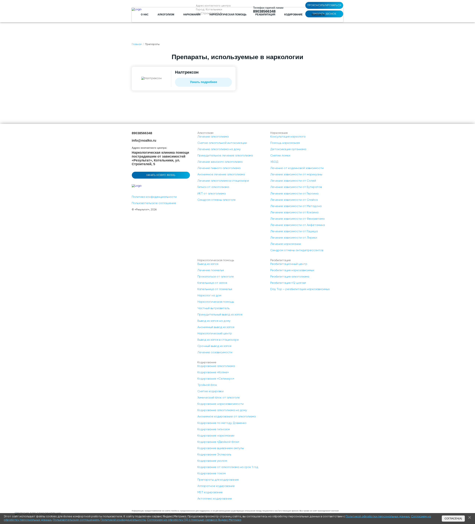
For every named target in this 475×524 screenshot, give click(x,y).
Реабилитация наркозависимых (292, 270)
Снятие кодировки (210, 391)
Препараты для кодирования (218, 479)
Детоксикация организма (288, 149)
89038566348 (142, 133)
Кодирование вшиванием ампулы (220, 448)
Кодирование (293, 14)
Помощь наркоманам (285, 143)
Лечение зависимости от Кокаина (294, 212)
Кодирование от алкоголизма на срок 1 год (227, 467)
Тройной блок (207, 385)
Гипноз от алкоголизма (213, 187)
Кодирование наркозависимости (220, 404)
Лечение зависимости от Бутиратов (296, 187)
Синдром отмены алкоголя (216, 200)
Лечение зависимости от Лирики (293, 237)
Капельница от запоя (212, 283)
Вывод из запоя (207, 264)
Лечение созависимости (214, 352)
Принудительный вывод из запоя (219, 314)
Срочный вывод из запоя (214, 346)
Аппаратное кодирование (216, 486)
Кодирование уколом (212, 460)
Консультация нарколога (287, 136)
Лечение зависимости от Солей (293, 180)
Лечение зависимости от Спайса (294, 200)
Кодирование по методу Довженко (222, 423)
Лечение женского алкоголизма (220, 162)
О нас (144, 14)
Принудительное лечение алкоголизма (225, 155)
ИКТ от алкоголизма (211, 193)
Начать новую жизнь (160, 175)
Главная (137, 44)
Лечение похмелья (210, 270)
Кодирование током (211, 473)
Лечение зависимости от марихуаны (296, 174)
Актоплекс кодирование (214, 498)
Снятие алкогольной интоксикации (222, 143)
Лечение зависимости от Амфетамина (297, 225)
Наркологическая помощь (215, 301)
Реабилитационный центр (288, 264)
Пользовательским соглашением (76, 520)
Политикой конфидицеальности (123, 520)
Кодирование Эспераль (214, 454)
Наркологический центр (214, 333)
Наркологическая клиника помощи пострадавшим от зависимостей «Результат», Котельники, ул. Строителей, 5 (160, 158)
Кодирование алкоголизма (216, 366)
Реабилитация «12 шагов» (288, 283)
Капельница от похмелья (214, 289)
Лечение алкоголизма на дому (219, 149)
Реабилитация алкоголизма (289, 276)
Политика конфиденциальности (154, 197)
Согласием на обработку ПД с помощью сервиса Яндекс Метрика (194, 520)
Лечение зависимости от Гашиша (294, 231)
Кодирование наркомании (215, 435)
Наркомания (191, 14)
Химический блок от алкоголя (218, 397)
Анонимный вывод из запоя (215, 327)
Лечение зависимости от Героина (294, 193)
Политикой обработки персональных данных (378, 516)
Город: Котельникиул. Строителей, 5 (209, 11)
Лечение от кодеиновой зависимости (297, 168)
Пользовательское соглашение (154, 203)
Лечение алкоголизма (213, 136)
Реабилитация (265, 14)
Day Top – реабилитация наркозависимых (300, 289)
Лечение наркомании (285, 244)
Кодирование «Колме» (213, 372)
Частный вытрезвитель (213, 308)
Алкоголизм (166, 14)
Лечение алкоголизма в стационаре (223, 180)
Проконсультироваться (324, 5)
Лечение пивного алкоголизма (218, 168)
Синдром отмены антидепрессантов (296, 250)
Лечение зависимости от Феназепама (297, 218)
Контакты (318, 14)
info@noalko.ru (144, 140)
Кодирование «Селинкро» (215, 378)
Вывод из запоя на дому (213, 321)
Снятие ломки (280, 155)
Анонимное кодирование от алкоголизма (226, 416)
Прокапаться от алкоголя (215, 276)
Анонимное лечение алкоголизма (221, 174)
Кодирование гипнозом (213, 429)
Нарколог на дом (209, 295)
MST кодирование (210, 492)
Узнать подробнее (203, 82)
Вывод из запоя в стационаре (218, 339)
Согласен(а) (453, 518)
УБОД (274, 162)
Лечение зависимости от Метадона (296, 206)
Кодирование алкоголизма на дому (222, 410)
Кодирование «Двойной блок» (218, 442)
